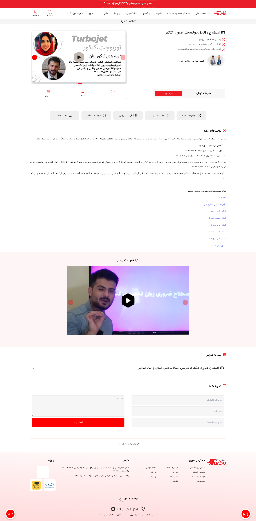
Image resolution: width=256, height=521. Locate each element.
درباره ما (117, 13)
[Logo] (216, 13)
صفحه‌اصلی (201, 13)
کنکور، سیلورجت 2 (217, 238)
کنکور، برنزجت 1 (218, 225)
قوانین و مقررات (172, 467)
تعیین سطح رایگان (75, 13)
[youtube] (120, 509)
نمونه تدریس (157, 115)
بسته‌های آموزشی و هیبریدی (178, 13)
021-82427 (130, 21)
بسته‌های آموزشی (198, 472)
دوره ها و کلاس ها (198, 476)
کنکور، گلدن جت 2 (217, 232)
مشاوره (92, 13)
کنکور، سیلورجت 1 (217, 218)
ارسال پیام (78, 422)
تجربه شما (62, 115)
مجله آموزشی (131, 13)
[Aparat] (113, 509)
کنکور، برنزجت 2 (219, 245)
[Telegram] (142, 509)
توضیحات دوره (189, 115)
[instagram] (128, 509)
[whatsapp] (135, 509)
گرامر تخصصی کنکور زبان (215, 204)
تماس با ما (104, 13)
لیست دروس (125, 115)
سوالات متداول (94, 115)
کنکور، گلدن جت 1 (217, 211)
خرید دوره (169, 93)
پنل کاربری (152, 472)
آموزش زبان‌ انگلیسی (197, 467)
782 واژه (222, 198)
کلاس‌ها (159, 13)
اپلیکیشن (146, 13)
